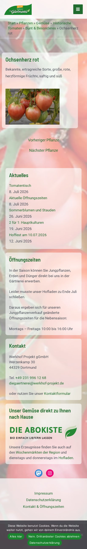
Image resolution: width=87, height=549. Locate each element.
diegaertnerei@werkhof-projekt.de (36, 383)
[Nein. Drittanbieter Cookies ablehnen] (82, 535)
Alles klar (16, 536)
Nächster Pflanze (43, 150)
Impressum (43, 493)
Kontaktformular (57, 393)
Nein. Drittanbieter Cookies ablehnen (54, 536)
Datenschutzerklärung (45, 542)
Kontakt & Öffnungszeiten (43, 506)
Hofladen (65, 458)
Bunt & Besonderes (40, 28)
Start (12, 23)
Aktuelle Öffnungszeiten (28, 198)
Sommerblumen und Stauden (32, 210)
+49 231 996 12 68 (30, 378)
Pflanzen (26, 23)
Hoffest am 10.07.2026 (28, 235)
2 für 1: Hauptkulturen (26, 222)
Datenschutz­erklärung (43, 500)
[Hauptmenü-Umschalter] (78, 9)
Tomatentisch (20, 185)
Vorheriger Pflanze (43, 140)
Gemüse (42, 23)
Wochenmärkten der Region (38, 452)
